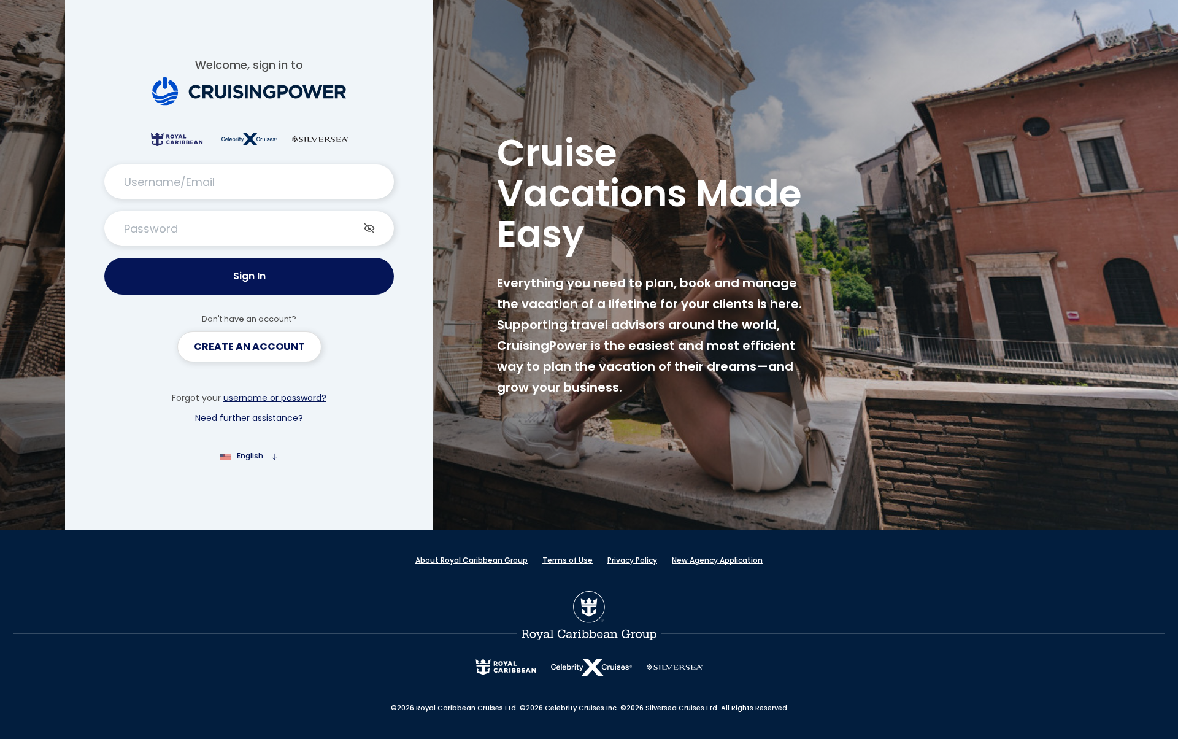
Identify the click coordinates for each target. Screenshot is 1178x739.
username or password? (274, 398)
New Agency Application (717, 560)
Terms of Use (567, 560)
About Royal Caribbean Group (471, 560)
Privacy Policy (632, 560)
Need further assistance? (249, 418)
